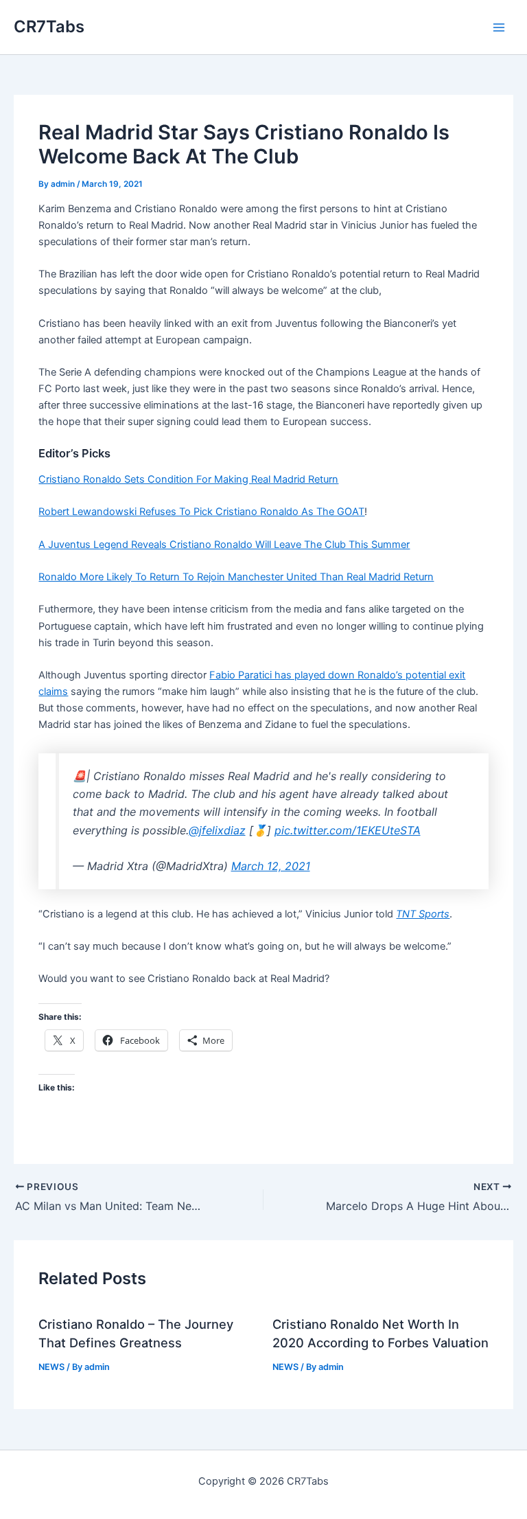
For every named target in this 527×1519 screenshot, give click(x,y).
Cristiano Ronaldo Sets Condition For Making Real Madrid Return (188, 479)
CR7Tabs (49, 26)
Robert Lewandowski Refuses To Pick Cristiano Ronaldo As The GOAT (201, 511)
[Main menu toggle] (498, 27)
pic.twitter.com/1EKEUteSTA (347, 830)
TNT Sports (422, 914)
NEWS (51, 1367)
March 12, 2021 (270, 866)
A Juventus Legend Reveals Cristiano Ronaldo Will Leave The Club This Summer (224, 544)
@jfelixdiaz (217, 830)
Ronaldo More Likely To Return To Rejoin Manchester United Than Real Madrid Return (236, 577)
